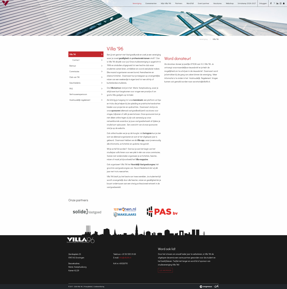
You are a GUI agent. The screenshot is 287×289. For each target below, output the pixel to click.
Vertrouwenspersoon (78, 94)
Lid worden (165, 270)
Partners (178, 3)
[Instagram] (280, 3)
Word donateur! (177, 58)
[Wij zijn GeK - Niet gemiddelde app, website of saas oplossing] (217, 286)
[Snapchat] (283, 3)
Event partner (203, 3)
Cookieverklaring (99, 287)
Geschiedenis (74, 82)
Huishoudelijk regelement (79, 100)
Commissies (74, 71)
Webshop (230, 3)
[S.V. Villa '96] (7, 5)
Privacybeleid (88, 287)
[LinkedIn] (277, 3)
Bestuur (72, 65)
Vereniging (137, 3)
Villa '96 (72, 54)
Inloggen (263, 3)
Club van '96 (74, 77)
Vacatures (217, 3)
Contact (75, 60)
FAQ (71, 88)
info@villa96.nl (125, 257)
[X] (274, 3)
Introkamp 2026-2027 (247, 3)
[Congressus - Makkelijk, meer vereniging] (206, 286)
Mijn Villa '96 (166, 3)
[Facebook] (271, 3)
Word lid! (190, 3)
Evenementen (151, 3)
